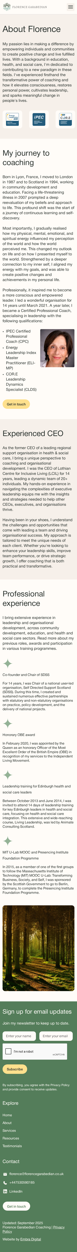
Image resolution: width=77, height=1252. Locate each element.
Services (9, 1130)
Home (7, 1115)
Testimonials (12, 1146)
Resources (11, 1138)
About (7, 1123)
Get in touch (16, 404)
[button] (70, 7)
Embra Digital (30, 1239)
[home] (25, 7)
